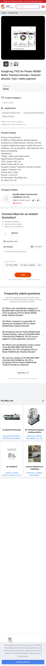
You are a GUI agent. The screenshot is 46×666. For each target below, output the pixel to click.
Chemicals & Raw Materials (33, 113)
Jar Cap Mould (11, 467)
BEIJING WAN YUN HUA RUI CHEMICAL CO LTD (25, 195)
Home (4, 13)
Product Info (13, 13)
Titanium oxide (8, 103)
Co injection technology (11, 430)
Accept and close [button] (23, 662)
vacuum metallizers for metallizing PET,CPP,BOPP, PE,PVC (34, 469)
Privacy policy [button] (23, 656)
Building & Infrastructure (11, 113)
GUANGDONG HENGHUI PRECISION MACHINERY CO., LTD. (11, 438)
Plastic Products (8, 116)
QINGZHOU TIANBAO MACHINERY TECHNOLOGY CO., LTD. (34, 475)
